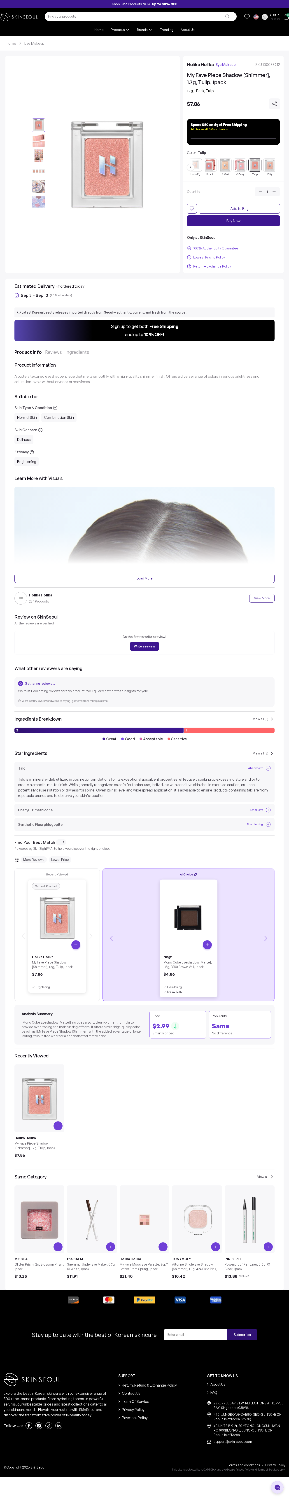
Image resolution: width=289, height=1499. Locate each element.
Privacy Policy (243, 1469)
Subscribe (242, 1334)
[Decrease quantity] (260, 191)
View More (262, 598)
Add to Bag (239, 208)
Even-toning (174, 987)
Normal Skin (27, 417)
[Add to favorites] (192, 209)
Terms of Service (267, 1469)
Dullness (24, 439)
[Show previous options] (190, 167)
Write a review (144, 646)
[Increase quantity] (274, 191)
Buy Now (233, 221)
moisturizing (174, 991)
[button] (144, 330)
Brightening (26, 461)
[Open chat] (277, 1487)
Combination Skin (59, 417)
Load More (145, 578)
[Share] (274, 103)
